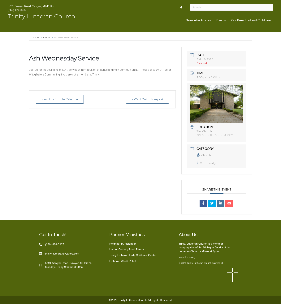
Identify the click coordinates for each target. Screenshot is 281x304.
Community (208, 163)
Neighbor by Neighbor (122, 243)
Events (221, 20)
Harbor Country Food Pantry (126, 249)
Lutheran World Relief (122, 261)
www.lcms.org (187, 257)
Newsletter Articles (198, 20)
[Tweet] (212, 203)
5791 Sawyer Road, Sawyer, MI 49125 (31, 6)
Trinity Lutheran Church (41, 16)
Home (36, 37)
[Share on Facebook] (203, 203)
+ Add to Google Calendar (59, 99)
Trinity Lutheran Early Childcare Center (132, 255)
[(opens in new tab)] (231, 275)
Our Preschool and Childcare (251, 20)
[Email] (229, 203)
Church (206, 155)
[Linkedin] (220, 203)
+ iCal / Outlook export (147, 99)
